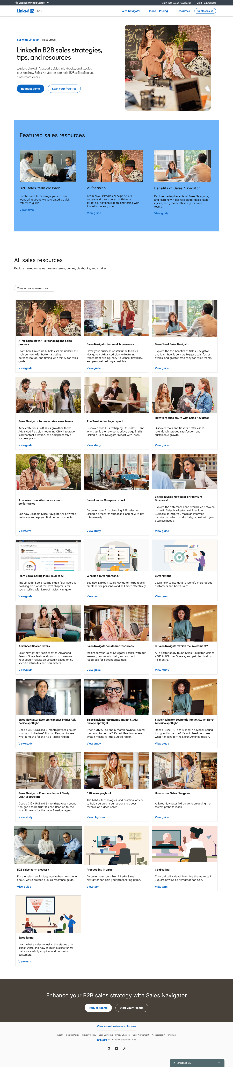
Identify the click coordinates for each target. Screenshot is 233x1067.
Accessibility (158, 1035)
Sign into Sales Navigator (178, 2)
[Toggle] (219, 1016)
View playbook (96, 817)
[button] (35, 288)
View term (24, 531)
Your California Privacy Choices (114, 1035)
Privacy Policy (89, 1035)
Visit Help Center (206, 2)
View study (94, 445)
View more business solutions (116, 1026)
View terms (27, 209)
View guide (94, 213)
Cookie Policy (72, 1035)
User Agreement (141, 1035)
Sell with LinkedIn (28, 39)
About (60, 1035)
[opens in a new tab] (108, 1049)
